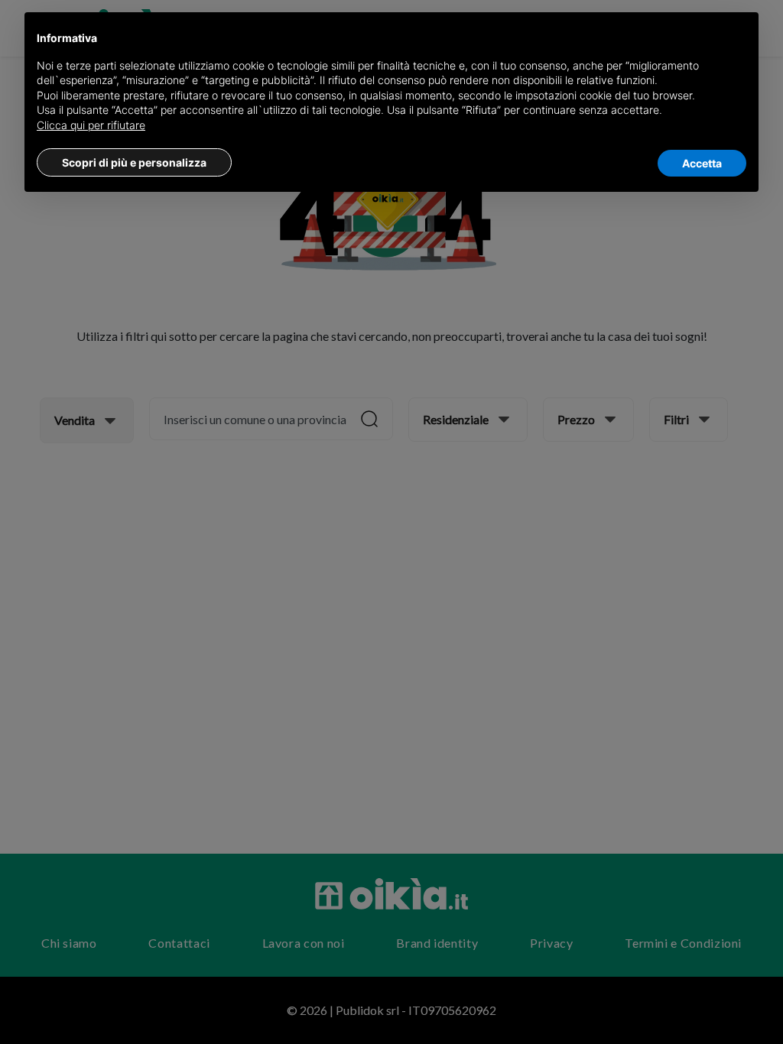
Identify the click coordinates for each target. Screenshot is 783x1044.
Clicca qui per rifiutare (91, 124)
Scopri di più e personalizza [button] (134, 162)
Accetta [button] (702, 163)
